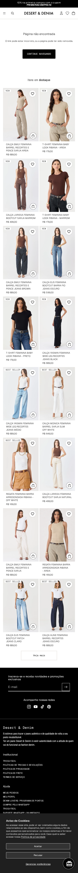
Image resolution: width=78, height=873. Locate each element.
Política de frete (13, 772)
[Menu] (4, 13)
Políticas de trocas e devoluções (23, 764)
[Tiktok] (42, 706)
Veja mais (39, 655)
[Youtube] (35, 706)
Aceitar (38, 846)
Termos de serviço (14, 777)
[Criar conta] (66, 687)
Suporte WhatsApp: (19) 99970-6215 (21, 812)
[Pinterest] (49, 706)
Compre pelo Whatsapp (16, 804)
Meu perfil (9, 796)
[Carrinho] (73, 13)
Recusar (38, 855)
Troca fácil (9, 761)
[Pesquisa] (12, 13)
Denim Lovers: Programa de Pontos (23, 800)
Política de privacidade (33, 836)
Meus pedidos (11, 792)
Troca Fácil (9, 808)
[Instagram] (29, 706)
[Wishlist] (67, 13)
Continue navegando (39, 53)
